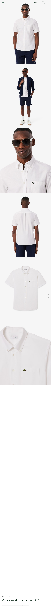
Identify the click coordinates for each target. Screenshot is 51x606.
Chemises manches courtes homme (29, 597)
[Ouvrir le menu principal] (48, 2)
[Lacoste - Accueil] (3, 2)
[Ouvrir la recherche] (43, 2)
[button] (39, 2)
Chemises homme (8, 597)
